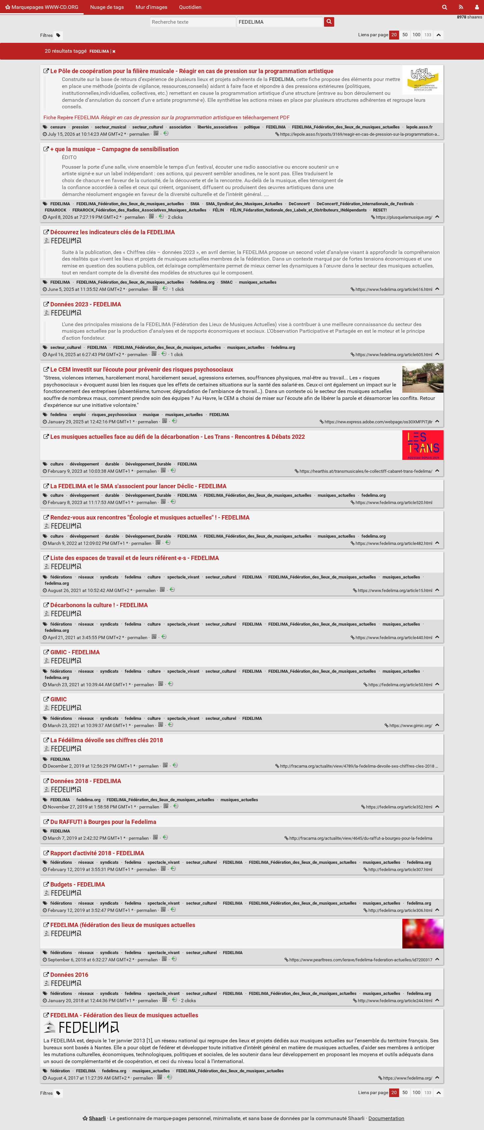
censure (58, 127)
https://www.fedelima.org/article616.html (394, 289)
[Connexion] (477, 7)
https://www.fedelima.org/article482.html (394, 543)
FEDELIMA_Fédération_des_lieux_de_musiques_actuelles (346, 127)
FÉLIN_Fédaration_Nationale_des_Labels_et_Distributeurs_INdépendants (298, 210)
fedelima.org (202, 282)
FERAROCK (55, 210)
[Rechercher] (444, 7)
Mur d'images (151, 7)
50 (405, 35)
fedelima (58, 414)
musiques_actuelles (258, 282)
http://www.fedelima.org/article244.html (395, 1000)
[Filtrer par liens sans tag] (58, 35)
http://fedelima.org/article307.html (400, 869)
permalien (98, 134)
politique (252, 127)
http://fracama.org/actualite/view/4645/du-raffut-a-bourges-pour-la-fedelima (360, 838)
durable (112, 464)
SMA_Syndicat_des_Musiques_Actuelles (244, 203)
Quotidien (190, 7)
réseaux (86, 577)
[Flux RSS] (461, 7)
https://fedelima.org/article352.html (399, 807)
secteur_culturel (147, 127)
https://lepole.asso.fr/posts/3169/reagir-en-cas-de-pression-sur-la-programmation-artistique (366, 134)
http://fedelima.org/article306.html (400, 910)
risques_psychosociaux (114, 414)
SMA (195, 203)
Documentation (386, 1118)
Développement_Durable (148, 464)
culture (57, 464)
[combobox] (280, 22)
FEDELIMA (99, 51)
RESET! (380, 210)
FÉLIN (218, 210)
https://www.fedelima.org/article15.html (395, 590)
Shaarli (97, 1118)
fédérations (61, 577)
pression (80, 127)
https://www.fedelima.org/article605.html (394, 354)
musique (151, 414)
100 (416, 35)
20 (394, 35)
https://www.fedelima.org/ (407, 1078)
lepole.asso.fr (419, 127)
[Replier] (437, 216)
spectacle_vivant (183, 577)
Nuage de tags (107, 7)
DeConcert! (299, 203)
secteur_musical (110, 127)
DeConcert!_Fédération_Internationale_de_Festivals (365, 203)
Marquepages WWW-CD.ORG (44, 7)
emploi (79, 414)
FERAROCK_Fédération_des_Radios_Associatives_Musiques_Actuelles (139, 210)
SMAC (227, 282)
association (180, 127)
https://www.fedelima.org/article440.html (394, 637)
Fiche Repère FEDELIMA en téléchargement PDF (166, 117)
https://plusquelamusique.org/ (404, 217)
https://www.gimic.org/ (411, 725)
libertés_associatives (218, 127)
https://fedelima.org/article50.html (400, 684)
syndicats (109, 577)
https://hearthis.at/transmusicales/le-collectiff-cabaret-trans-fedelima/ (366, 471)
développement (84, 464)
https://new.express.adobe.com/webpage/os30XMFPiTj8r (378, 421)
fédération (60, 1070)
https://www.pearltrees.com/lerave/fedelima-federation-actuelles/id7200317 (360, 959)
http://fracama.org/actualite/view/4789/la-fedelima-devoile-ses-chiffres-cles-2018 (357, 766)
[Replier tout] (439, 35)
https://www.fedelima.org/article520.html (394, 502)
